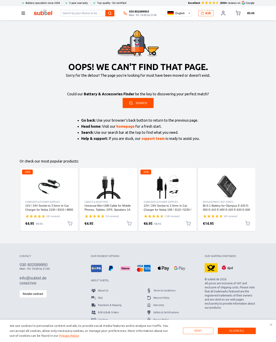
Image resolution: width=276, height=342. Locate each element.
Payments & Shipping (109, 305)
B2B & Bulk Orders (108, 312)
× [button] (271, 325)
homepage (125, 126)
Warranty (158, 305)
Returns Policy (161, 297)
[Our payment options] (96, 268)
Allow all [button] (236, 330)
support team (153, 138)
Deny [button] (198, 330)
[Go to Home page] (43, 12)
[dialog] (138, 331)
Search (141, 103)
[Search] (109, 13)
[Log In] (223, 13)
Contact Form (28, 283)
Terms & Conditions (164, 290)
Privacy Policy (69, 335)
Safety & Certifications (166, 312)
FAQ (100, 297)
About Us (103, 290)
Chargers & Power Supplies (42, 202)
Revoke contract (33, 293)
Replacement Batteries (218, 202)
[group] (35, 216)
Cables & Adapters (96, 202)
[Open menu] (24, 13)
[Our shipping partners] (211, 267)
